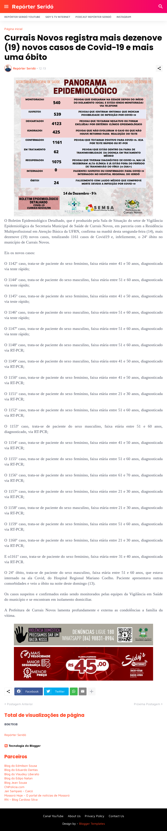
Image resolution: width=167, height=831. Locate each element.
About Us (74, 816)
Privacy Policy (94, 816)
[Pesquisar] (161, 6)
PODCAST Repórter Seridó (93, 16)
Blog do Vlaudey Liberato (21, 774)
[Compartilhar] (159, 68)
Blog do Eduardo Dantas (21, 770)
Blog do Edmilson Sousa (20, 765)
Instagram (124, 16)
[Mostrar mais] (91, 691)
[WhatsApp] (74, 691)
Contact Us (116, 816)
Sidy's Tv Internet (57, 16)
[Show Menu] (6, 6)
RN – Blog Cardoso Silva (21, 799)
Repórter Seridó (32, 6)
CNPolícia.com (14, 787)
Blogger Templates (92, 823)
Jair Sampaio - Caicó (18, 791)
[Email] (83, 691)
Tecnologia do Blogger (25, 745)
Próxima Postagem (147, 704)
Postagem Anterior (20, 704)
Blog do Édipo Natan (18, 778)
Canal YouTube (53, 816)
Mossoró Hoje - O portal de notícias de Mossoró (37, 795)
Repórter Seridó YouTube (22, 16)
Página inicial (13, 28)
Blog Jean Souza (15, 782)
